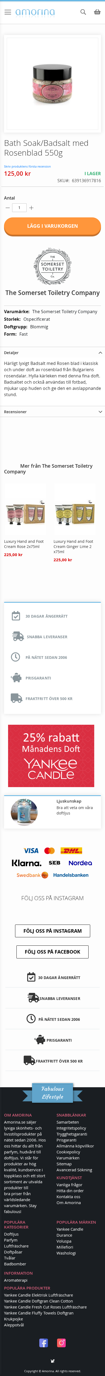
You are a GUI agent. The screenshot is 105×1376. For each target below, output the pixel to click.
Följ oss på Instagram (52, 931)
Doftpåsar (13, 1252)
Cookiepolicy (68, 1151)
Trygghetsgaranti (72, 1134)
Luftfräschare (16, 1246)
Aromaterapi (15, 1280)
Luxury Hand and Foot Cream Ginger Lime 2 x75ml (73, 546)
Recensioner (15, 411)
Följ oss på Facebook (52, 951)
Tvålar (9, 1257)
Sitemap (64, 1163)
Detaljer (11, 352)
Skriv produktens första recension (27, 166)
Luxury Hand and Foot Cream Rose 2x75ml (24, 544)
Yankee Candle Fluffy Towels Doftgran (39, 1313)
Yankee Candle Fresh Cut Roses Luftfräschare (45, 1307)
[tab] (52, 352)
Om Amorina (69, 1202)
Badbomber (15, 1263)
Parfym (11, 1240)
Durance (64, 1235)
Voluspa (64, 1241)
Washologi (66, 1253)
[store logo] (25, 13)
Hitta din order (70, 1190)
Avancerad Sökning (74, 1169)
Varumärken (68, 1157)
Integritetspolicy (71, 1128)
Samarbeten (68, 1122)
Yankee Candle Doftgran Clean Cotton (38, 1301)
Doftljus (11, 1234)
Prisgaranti (66, 1140)
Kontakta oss (68, 1196)
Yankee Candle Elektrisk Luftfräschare (38, 1295)
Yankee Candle (70, 1229)
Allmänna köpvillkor (75, 1146)
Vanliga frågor (69, 1184)
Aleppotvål (14, 1324)
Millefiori (65, 1247)
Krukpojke (13, 1319)
